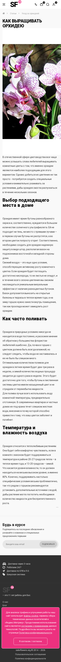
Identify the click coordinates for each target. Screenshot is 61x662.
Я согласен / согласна (30, 641)
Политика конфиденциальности (30, 658)
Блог (5, 605)
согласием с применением (34, 626)
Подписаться (48, 544)
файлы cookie (31, 616)
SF (14, 4)
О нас (5, 602)
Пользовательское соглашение (30, 654)
